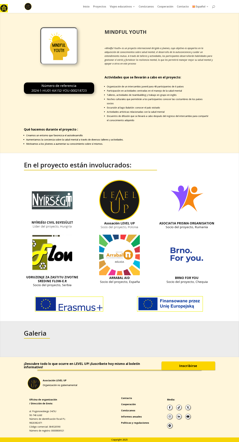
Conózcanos (146, 6)
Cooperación (165, 6)
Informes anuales (131, 416)
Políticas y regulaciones (135, 422)
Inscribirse (188, 366)
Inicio (86, 6)
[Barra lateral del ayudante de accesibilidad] (4, 8)
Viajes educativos (121, 6)
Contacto (183, 6)
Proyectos (99, 6)
